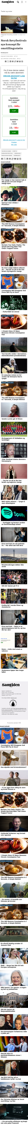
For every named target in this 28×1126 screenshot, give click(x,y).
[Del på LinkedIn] (10, 61)
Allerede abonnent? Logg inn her (14, 77)
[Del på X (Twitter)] (8, 61)
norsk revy (18, 153)
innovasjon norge (7, 155)
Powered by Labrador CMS (14, 723)
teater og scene (6, 151)
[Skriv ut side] (20, 61)
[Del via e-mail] (13, 61)
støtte (15, 151)
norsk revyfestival (7, 153)
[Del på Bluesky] (17, 61)
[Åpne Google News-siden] (22, 61)
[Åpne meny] (25, 2)
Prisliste (14, 142)
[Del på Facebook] (6, 61)
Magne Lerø (14, 698)
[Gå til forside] (7, 2)
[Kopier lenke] (15, 61)
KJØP (14, 111)
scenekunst (17, 155)
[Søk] (17, 2)
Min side (14, 144)
